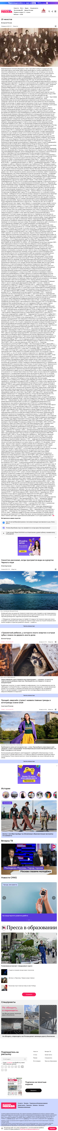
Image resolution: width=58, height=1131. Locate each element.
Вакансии (29, 1105)
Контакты (41, 1105)
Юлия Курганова (6, 566)
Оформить (33, 1090)
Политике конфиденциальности (29, 1129)
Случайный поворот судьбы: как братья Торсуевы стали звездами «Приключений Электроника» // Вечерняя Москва (39, 795)
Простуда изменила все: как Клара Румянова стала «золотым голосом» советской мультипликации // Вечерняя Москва (31, 795)
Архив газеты (48, 1054)
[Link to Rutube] (2, 1070)
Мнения (35, 1057)
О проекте (29, 994)
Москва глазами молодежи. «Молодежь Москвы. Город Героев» (29, 859)
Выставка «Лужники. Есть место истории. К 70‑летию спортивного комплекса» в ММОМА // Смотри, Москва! (6, 795)
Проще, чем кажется (10, 885)
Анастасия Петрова (7, 706)
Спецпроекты (34, 8)
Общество (15, 26)
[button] (54, 795)
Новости (16, 8)
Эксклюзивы (7, 803)
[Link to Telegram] (19, 1067)
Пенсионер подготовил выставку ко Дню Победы (22, 986)
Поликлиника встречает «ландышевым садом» (16, 966)
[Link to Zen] (12, 1067)
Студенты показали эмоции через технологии (21, 970)
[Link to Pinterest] (6, 1070)
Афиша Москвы (28, 10)
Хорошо (52, 1128)
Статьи (35, 1054)
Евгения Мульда (6, 638)
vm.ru (2, 1117)
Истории (5, 788)
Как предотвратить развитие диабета (29, 898)
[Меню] (55, 11)
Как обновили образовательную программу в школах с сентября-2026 (29, 816)
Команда (35, 1105)
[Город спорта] (43, 11)
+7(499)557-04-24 (10, 1118)
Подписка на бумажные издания (39, 1103)
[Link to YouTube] (15, 1067)
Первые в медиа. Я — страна (22, 12)
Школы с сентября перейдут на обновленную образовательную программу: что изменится (27, 834)
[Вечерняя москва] (8, 1106)
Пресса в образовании (51, 1061)
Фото (21, 8)
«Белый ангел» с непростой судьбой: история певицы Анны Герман (22, 795)
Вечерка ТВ (7, 841)
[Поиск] (49, 11)
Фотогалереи (36, 1061)
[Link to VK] (6, 1067)
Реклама (26, 1103)
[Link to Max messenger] (2, 1067)
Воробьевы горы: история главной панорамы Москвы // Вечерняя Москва (14, 795)
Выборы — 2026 (18, 14)
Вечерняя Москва (6, 23)
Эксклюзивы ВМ (18, 10)
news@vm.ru (51, 1118)
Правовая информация (24, 1107)
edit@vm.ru (26, 1118)
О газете (20, 1103)
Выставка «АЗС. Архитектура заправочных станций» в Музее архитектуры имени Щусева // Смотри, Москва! (48, 795)
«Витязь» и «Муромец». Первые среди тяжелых (21, 978)
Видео (27, 8)
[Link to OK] (9, 1067)
